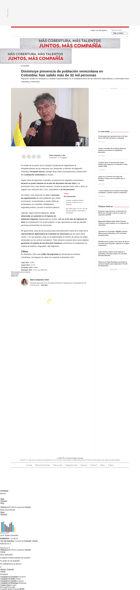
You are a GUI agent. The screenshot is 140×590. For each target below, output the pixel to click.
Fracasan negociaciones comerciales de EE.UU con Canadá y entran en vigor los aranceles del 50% (112, 213)
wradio (66, 473)
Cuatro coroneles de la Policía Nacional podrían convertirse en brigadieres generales (112, 150)
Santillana (64, 470)
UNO (59, 473)
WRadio (70, 32)
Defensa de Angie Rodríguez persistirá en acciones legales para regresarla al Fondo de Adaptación (113, 263)
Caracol (107, 470)
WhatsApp (39, 157)
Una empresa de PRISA (28, 472)
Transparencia (83, 465)
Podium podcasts (65, 476)
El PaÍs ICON (74, 476)
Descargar (4, 587)
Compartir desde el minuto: (12, 589)
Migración (14, 276)
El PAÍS (45, 470)
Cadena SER (85, 470)
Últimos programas (18, 507)
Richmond (45, 476)
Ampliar (85, 92)
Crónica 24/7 (4, 533)
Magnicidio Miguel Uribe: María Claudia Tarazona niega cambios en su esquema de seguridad (113, 223)
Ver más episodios (7, 541)
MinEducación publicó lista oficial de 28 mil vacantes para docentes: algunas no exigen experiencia (113, 243)
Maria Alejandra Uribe (57, 155)
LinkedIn (34, 157)
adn (99, 470)
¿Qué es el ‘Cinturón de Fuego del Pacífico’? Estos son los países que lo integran (111, 178)
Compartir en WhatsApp (9, 583)
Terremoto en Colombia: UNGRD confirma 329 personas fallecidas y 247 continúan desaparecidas (112, 233)
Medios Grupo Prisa (28, 477)
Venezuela (15, 274)
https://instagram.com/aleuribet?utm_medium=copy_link (69, 155)
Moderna (55, 476)
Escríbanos (111, 465)
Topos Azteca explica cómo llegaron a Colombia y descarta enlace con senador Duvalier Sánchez (112, 253)
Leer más (44, 285)
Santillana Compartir (75, 470)
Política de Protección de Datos (42, 465)
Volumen (4, 501)
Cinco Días (74, 473)
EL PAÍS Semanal (89, 473)
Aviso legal (29, 465)
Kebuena (106, 473)
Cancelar (10, 569)
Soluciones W (93, 465)
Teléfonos (102, 465)
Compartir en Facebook (9, 577)
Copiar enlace (6, 585)
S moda (83, 476)
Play (2, 503)
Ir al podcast (19, 541)
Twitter (29, 157)
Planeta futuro (97, 473)
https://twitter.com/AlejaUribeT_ (67, 155)
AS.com (93, 470)
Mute (2, 499)
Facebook (24, 157)
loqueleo (91, 476)
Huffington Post (49, 473)
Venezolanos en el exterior (20, 272)
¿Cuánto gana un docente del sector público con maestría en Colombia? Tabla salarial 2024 (112, 164)
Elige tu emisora (118, 33)
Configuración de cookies (71, 465)
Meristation (102, 476)
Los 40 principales (55, 470)
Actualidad (25, 66)
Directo (28, 507)
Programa (103, 30)
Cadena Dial (81, 473)
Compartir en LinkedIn (9, 581)
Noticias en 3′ (5, 507)
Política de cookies (57, 465)
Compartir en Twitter (8, 579)
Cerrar (3, 552)
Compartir (27, 541)
